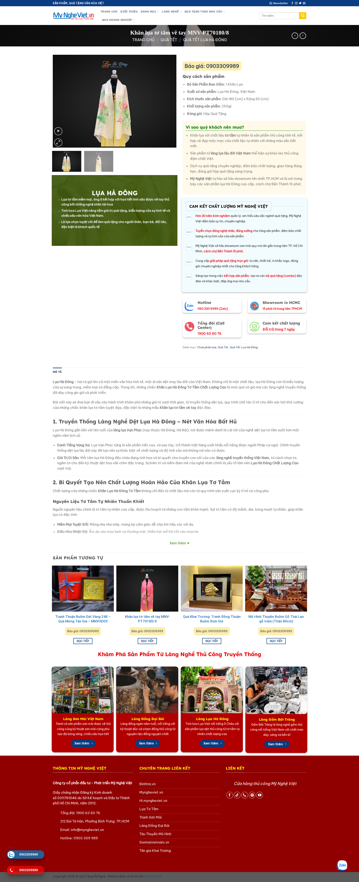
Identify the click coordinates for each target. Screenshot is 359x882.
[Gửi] (302, 15)
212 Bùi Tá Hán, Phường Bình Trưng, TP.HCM (94, 821)
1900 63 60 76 (88, 813)
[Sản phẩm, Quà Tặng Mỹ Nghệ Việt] (73, 16)
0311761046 (67, 798)
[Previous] (60, 101)
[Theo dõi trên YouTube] (259, 795)
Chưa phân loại (206, 347)
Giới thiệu (129, 11)
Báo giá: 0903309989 (212, 66)
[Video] (58, 131)
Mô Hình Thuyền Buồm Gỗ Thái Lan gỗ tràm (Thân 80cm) (276, 619)
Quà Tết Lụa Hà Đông (205, 39)
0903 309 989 (86, 838)
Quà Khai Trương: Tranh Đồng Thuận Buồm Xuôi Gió (212, 619)
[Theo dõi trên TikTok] (237, 795)
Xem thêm (178, 543)
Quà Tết (169, 39)
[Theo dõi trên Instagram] (296, 3)
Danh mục (148, 11)
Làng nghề (170, 11)
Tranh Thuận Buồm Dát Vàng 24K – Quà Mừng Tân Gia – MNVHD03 (83, 619)
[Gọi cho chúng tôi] (244, 795)
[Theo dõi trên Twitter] (300, 3)
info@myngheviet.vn (87, 830)
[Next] (168, 101)
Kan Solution (153, 876)
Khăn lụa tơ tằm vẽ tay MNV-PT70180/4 (147, 619)
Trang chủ (109, 11)
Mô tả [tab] (57, 371)
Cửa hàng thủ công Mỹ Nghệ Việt (265, 783)
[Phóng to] (58, 142)
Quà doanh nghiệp (117, 19)
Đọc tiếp (83, 641)
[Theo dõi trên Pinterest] (252, 795)
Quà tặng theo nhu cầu (203, 11)
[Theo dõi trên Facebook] (292, 3)
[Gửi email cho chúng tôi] (304, 3)
